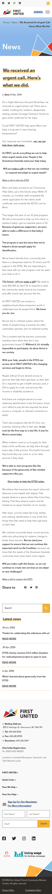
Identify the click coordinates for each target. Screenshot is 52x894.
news (14, 22)
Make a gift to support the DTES (17, 579)
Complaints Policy (33, 890)
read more (9, 639)
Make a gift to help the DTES (15, 180)
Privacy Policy (8, 890)
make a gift (18, 169)
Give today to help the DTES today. (26, 482)
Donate (38, 12)
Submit (43, 824)
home (6, 22)
